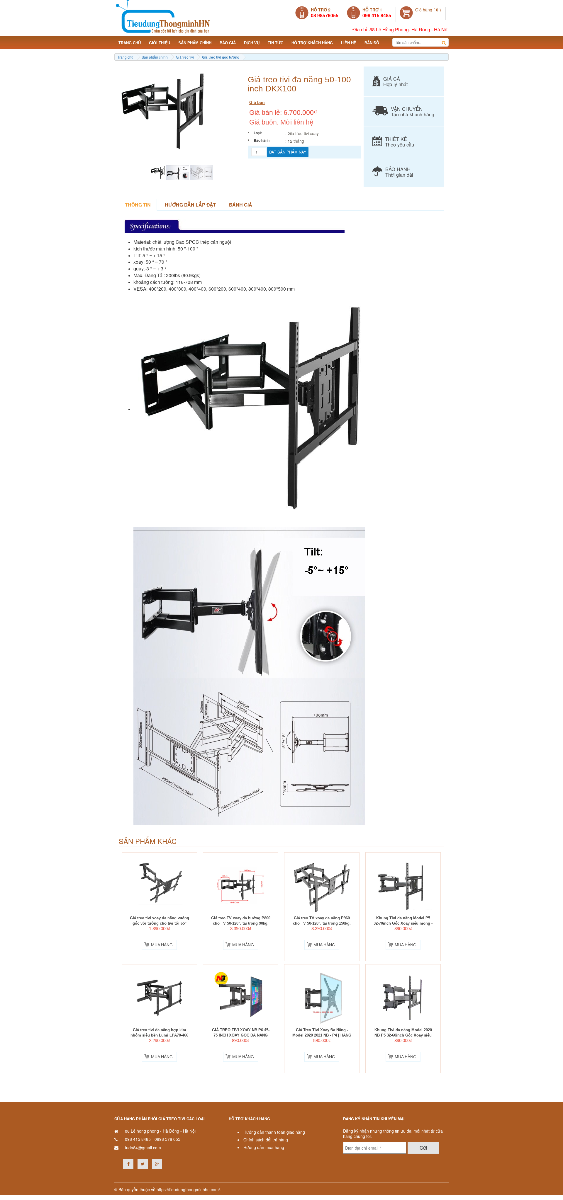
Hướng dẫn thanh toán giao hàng (274, 1132)
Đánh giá (240, 204)
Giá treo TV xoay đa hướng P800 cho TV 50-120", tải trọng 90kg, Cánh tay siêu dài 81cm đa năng (240, 923)
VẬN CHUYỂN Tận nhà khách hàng (412, 111)
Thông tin (138, 204)
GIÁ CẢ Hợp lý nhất (395, 81)
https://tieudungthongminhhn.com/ (188, 1189)
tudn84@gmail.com (143, 1147)
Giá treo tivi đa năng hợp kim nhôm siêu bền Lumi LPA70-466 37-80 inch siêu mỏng (159, 1035)
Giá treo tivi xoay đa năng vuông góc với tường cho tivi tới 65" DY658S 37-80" (159, 923)
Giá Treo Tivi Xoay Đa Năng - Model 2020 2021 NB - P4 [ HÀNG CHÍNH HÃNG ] (321, 1035)
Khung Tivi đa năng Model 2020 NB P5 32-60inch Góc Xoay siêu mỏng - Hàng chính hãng (403, 1035)
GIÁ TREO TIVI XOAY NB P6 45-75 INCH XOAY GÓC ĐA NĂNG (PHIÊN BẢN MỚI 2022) (240, 1035)
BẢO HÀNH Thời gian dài (399, 172)
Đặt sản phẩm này (287, 152)
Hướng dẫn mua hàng (263, 1147)
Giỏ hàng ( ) (428, 10)
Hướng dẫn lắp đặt (190, 204)
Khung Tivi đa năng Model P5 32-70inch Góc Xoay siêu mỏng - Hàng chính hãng (403, 923)
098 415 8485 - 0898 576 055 (152, 1139)
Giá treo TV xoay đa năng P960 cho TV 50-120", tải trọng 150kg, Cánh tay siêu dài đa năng (322, 923)
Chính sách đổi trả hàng (265, 1140)
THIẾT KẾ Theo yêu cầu (399, 141)
